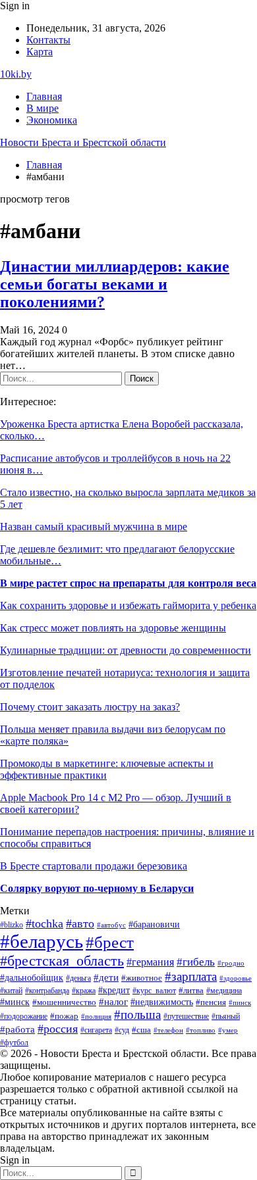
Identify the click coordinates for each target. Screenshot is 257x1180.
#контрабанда (47, 990)
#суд (122, 1030)
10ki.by (16, 74)
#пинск (240, 1002)
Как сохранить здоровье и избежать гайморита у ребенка (128, 605)
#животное (141, 978)
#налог (113, 1001)
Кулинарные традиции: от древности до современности (125, 650)
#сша (141, 1030)
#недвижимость (161, 1002)
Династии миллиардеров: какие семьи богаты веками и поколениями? (114, 284)
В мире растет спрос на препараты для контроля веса (128, 583)
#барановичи (154, 924)
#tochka (44, 923)
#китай (11, 990)
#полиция (96, 1016)
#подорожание (23, 1016)
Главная (44, 96)
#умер (228, 1030)
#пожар (64, 1016)
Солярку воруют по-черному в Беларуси (97, 888)
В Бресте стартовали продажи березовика (93, 866)
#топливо (200, 1030)
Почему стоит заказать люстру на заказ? (90, 706)
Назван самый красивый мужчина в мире (93, 526)
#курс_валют (154, 990)
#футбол (14, 1042)
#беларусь (41, 941)
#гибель (196, 962)
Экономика (51, 120)
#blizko (11, 924)
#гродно (230, 963)
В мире (42, 108)
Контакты (48, 39)
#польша (137, 1014)
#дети (106, 977)
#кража (84, 990)
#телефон (168, 1030)
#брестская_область (62, 960)
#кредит (114, 990)
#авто (80, 923)
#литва (191, 990)
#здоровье (235, 978)
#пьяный (226, 1016)
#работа (17, 1029)
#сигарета (96, 1030)
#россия (58, 1028)
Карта (39, 51)
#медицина (224, 991)
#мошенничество (64, 1002)
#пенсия (211, 1002)
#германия (150, 962)
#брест (110, 942)
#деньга (78, 978)
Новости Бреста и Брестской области (83, 142)
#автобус (111, 925)
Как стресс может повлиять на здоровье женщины (113, 627)
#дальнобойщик (31, 977)
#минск (15, 1001)
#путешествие (186, 1016)
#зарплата (191, 976)
